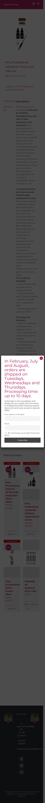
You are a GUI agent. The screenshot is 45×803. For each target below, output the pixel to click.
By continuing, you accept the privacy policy (22, 434)
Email (6, 424)
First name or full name (14, 414)
